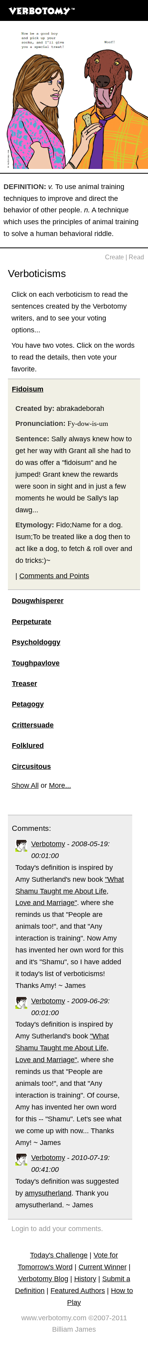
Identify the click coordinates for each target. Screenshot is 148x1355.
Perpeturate (31, 622)
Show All (25, 785)
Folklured (28, 746)
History (85, 1279)
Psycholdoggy (36, 642)
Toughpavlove (36, 663)
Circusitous (31, 766)
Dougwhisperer (38, 601)
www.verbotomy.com (53, 1318)
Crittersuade (33, 725)
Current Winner (103, 1267)
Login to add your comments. (57, 1229)
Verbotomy (48, 844)
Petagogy (28, 704)
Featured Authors (78, 1291)
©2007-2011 (107, 1318)
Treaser (24, 684)
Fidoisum (27, 389)
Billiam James (74, 1329)
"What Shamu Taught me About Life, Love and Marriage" (69, 891)
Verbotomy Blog (43, 1279)
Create (114, 257)
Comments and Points (54, 576)
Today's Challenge (59, 1255)
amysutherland (48, 1193)
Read (136, 257)
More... (60, 785)
